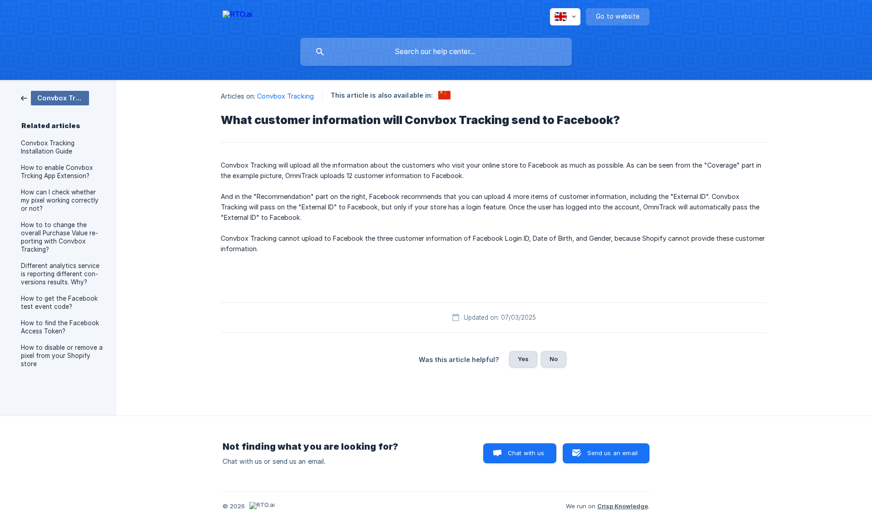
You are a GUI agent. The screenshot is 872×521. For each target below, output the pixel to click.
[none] (237, 15)
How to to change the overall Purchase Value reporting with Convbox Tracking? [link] (59, 237)
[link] (55, 97)
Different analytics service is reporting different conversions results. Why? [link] (60, 274)
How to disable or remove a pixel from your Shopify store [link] (62, 355)
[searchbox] (436, 52)
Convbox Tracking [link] (285, 96)
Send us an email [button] (612, 452)
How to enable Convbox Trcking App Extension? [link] (57, 171)
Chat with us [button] (526, 452)
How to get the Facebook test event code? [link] (59, 302)
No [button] (554, 358)
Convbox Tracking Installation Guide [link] (47, 147)
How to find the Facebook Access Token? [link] (60, 327)
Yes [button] (523, 358)
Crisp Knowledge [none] (622, 506)
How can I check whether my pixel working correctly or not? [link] (60, 200)
